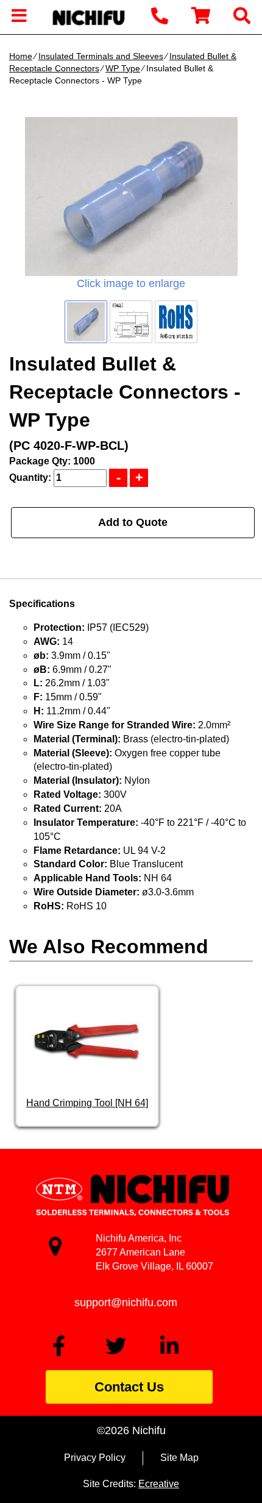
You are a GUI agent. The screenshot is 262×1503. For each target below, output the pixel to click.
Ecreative (158, 1484)
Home (20, 56)
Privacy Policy (95, 1457)
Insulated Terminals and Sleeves (100, 56)
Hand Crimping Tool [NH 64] (87, 1103)
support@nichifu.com (125, 1302)
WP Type (122, 68)
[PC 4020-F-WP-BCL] (131, 196)
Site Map (179, 1457)
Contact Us (129, 1387)
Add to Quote (133, 522)
